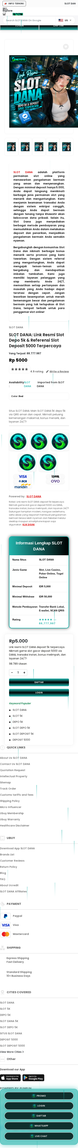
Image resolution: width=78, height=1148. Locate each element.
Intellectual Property (13, 776)
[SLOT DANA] (18, 14)
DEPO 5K (5, 1015)
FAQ (2, 879)
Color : (17, 396)
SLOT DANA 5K (9, 1021)
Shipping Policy (10, 801)
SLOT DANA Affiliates (13, 891)
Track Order (8, 788)
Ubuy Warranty (10, 819)
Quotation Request (12, 770)
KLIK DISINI (28, 524)
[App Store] (11, 1078)
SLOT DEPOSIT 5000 (12, 1046)
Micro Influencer (10, 807)
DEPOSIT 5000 (9, 1039)
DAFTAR (58, 25)
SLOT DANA (23, 172)
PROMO (41, 1095)
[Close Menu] (4, 15)
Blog (3, 873)
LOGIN (19, 25)
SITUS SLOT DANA (11, 1033)
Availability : (16, 384)
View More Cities (11, 1052)
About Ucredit (9, 885)
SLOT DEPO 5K (9, 1027)
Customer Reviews (12, 860)
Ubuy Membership (12, 813)
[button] (66, 47)
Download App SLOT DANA (17, 848)
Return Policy (8, 867)
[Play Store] (33, 1078)
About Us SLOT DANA (13, 758)
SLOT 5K (5, 1009)
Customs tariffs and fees (16, 795)
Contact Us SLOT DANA (15, 764)
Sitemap (5, 782)
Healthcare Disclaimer (14, 825)
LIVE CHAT (41, 1137)
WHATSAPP (41, 1127)
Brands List (7, 854)
